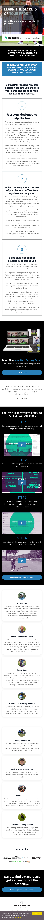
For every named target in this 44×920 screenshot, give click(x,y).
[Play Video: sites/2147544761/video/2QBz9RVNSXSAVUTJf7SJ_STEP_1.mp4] (22, 444)
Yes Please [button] (22, 372)
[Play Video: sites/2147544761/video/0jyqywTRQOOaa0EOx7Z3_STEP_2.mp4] (22, 482)
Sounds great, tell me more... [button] (22, 577)
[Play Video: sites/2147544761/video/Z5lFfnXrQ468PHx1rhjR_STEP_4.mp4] (22, 560)
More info (18, 917)
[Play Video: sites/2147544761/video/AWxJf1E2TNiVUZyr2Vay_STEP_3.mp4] (22, 523)
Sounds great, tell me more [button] (22, 890)
